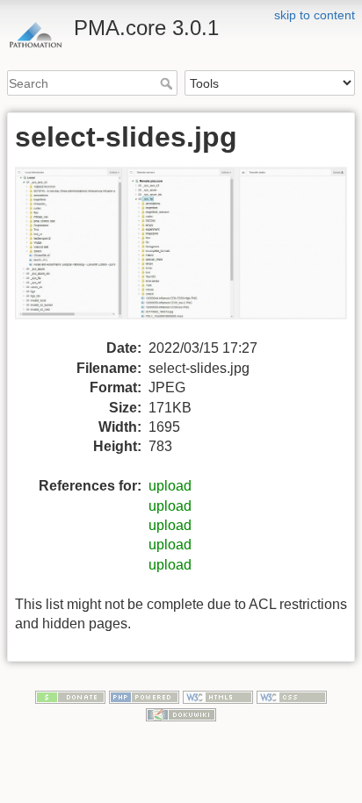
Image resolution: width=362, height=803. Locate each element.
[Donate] (70, 696)
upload (170, 485)
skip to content (314, 15)
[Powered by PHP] (144, 696)
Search (168, 83)
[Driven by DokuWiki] (181, 713)
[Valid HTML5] (218, 696)
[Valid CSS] (292, 696)
